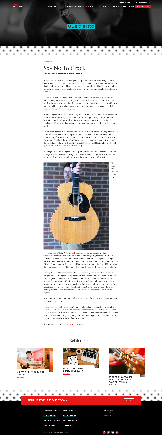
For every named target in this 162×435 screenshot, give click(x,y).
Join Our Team (108, 411)
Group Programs (75, 6)
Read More (21, 377)
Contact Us (107, 415)
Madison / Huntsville (52, 420)
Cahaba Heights (50, 415)
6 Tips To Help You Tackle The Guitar (30, 373)
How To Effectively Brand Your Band (73, 369)
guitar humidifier (76, 253)
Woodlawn (68, 425)
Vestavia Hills (49, 425)
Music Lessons (55, 6)
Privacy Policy (108, 413)
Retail (116, 6)
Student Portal (125, 2)
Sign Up (129, 400)
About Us (92, 6)
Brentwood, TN (69, 411)
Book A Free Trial (143, 6)
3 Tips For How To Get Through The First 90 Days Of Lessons (120, 380)
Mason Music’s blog (74, 324)
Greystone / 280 (69, 415)
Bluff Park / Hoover (52, 411)
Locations (128, 6)
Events (105, 6)
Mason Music (50, 432)
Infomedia (66, 432)
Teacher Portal (141, 2)
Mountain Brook (70, 420)
